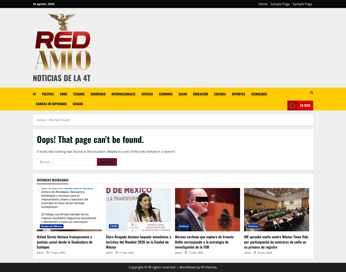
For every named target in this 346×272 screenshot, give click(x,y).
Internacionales (123, 94)
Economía (166, 94)
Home (263, 4)
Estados (78, 94)
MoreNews (187, 267)
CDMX (63, 94)
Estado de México (51, 226)
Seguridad (98, 94)
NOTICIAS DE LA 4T (62, 77)
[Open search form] (311, 93)
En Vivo (305, 105)
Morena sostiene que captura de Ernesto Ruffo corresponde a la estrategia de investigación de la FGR (204, 241)
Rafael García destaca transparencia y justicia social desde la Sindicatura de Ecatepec (64, 241)
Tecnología (259, 94)
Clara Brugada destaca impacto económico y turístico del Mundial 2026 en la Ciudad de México (138, 241)
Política (48, 94)
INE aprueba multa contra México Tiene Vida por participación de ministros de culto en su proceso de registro (276, 241)
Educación (200, 94)
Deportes (238, 94)
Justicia (147, 94)
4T (34, 94)
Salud (183, 94)
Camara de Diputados (51, 103)
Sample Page (280, 4)
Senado (78, 103)
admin (40, 252)
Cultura (220, 94)
